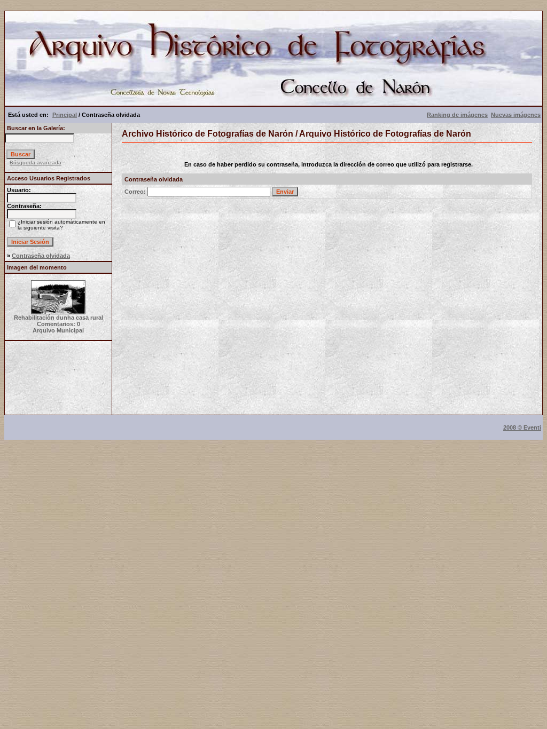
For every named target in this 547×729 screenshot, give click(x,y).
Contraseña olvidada (41, 255)
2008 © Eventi (522, 427)
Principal (64, 115)
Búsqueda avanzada (35, 162)
